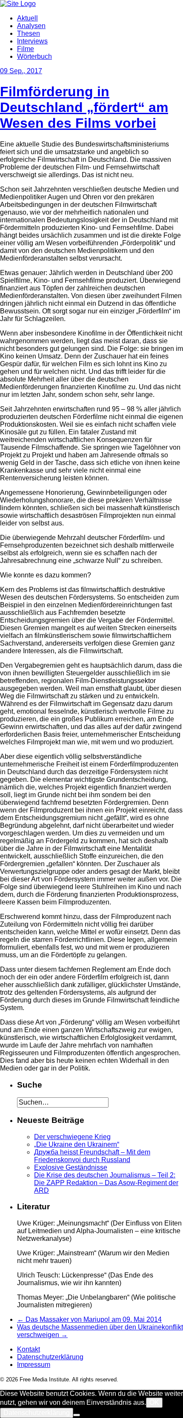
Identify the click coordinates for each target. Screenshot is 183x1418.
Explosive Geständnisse (70, 1167)
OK (154, 1402)
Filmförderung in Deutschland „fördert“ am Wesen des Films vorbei (84, 107)
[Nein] (76, 1415)
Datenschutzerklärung (50, 1357)
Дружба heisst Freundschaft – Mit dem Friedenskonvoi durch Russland (92, 1155)
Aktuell (27, 18)
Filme (25, 48)
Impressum (33, 1364)
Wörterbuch (34, 56)
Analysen (31, 25)
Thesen (28, 33)
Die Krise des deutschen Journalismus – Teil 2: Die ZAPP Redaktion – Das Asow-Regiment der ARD (106, 1182)
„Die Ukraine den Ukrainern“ (76, 1144)
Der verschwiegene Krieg (72, 1136)
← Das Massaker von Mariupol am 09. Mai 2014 (89, 1319)
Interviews (32, 41)
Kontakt (28, 1349)
